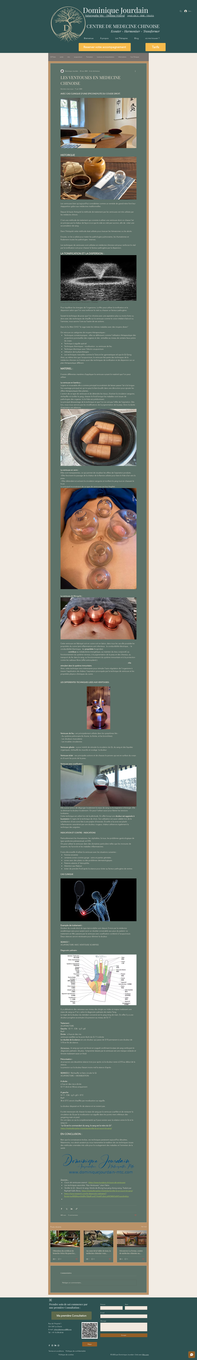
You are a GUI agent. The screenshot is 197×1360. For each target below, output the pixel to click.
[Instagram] (52, 1345)
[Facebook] (49, 1345)
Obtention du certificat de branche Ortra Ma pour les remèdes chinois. (63, 1252)
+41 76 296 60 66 (57, 1332)
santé (61, 57)
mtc (68, 57)
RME (142, 15)
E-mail (102, 1312)
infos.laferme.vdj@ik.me (63, 1329)
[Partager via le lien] (77, 1209)
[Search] (181, 11)
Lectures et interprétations (105, 57)
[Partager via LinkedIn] (72, 1209)
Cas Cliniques (134, 57)
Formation (89, 57)
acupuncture (78, 57)
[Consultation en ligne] (58, 1345)
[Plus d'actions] (135, 71)
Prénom (102, 1304)
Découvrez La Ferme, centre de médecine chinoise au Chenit (131, 1252)
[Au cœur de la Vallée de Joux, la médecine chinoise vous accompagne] (98, 1238)
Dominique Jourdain (115, 10)
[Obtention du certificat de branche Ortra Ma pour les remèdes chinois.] (65, 1238)
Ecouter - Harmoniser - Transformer (135, 31)
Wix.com (145, 1355)
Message (103, 1321)
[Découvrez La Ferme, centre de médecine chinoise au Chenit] (132, 1238)
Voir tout (144, 1227)
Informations (122, 57)
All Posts (53, 57)
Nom (126, 1304)
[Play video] (98, 707)
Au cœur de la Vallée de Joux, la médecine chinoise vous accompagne (98, 1252)
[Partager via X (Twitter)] (67, 1209)
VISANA (150, 15)
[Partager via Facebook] (61, 1209)
